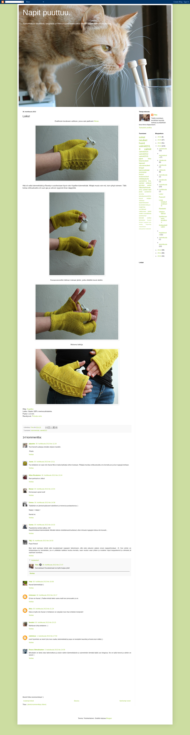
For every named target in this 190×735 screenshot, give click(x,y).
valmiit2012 (143, 154)
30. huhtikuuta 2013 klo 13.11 (44, 462)
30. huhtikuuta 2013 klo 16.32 (44, 525)
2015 (160, 140)
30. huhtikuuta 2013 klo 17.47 (52, 565)
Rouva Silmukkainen (36, 650)
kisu (149, 159)
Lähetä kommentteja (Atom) (36, 704)
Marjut (31, 489)
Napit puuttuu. (47, 12)
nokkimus (32, 636)
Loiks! (161, 194)
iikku (30, 609)
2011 (160, 253)
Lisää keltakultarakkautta (163, 203)
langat (141, 168)
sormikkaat (142, 209)
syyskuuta (162, 165)
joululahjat (142, 172)
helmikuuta (163, 238)
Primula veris (37, 416)
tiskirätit (141, 218)
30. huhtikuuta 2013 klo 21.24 (43, 609)
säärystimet (142, 228)
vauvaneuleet (144, 165)
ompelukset (142, 226)
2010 (160, 256)
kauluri (141, 174)
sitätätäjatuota (144, 179)
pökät (149, 211)
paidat (145, 190)
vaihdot (141, 183)
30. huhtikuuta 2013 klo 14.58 (44, 502)
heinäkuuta (163, 175)
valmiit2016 (147, 192)
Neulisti (31, 622)
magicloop (142, 207)
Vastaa (31, 454)
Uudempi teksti (28, 701)
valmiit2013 (43, 430)
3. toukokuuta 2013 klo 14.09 (55, 650)
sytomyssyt (142, 215)
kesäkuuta (163, 180)
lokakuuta (162, 160)
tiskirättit (148, 228)
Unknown (32, 595)
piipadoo (32, 444)
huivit (142, 143)
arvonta (141, 194)
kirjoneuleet (143, 161)
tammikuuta (163, 244)
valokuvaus (142, 211)
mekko (141, 224)
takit (149, 190)
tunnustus (142, 220)
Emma (31, 502)
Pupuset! (162, 197)
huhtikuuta (163, 189)
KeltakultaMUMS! (163, 226)
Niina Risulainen (35, 475)
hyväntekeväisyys (144, 205)
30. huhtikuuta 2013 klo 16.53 (42, 541)
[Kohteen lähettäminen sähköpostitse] (46, 427)
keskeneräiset (144, 177)
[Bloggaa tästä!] (49, 427)
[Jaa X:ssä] (51, 427)
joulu (140, 192)
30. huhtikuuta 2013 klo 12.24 (46, 444)
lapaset (142, 163)
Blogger (109, 718)
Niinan (96, 121)
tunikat (149, 218)
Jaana (31, 462)
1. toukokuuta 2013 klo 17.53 (47, 636)
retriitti (141, 213)
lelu (150, 222)
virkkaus (141, 200)
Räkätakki (162, 209)
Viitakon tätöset (162, 213)
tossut (141, 198)
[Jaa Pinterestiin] (56, 427)
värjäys (149, 198)
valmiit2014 (143, 152)
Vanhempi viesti (125, 701)
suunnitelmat (147, 213)
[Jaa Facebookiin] (54, 427)
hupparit (146, 222)
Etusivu (76, 701)
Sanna (31, 525)
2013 (160, 146)
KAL (149, 181)
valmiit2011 (143, 181)
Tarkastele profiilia (145, 128)
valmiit (147, 149)
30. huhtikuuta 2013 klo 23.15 (45, 622)
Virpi (30, 582)
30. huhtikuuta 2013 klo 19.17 (46, 595)
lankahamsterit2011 (145, 196)
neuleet (143, 140)
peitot (149, 185)
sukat (142, 137)
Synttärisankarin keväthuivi (163, 219)
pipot (141, 159)
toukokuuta (163, 185)
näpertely (148, 224)
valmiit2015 (143, 156)
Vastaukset (35, 560)
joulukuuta (163, 149)
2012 (160, 250)
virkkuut (148, 183)
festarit (149, 220)
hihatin (141, 222)
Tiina (37, 565)
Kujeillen (30, 409)
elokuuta (162, 170)
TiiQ (30, 541)
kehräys (142, 185)
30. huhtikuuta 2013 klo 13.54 (44, 489)
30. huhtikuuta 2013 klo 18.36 (43, 582)
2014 (160, 143)
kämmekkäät (35, 430)
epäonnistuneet (144, 202)
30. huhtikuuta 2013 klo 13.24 (51, 475)
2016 (160, 137)
